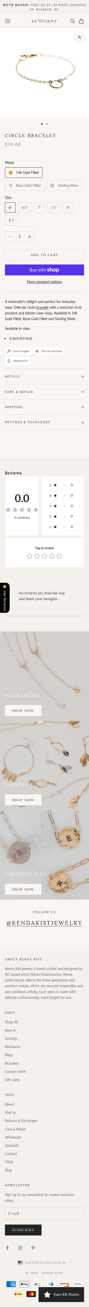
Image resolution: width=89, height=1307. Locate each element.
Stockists (12, 1145)
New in (10, 1030)
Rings (9, 1055)
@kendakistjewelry (44, 922)
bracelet (42, 307)
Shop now (23, 711)
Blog (8, 1170)
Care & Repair (15, 1129)
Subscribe (23, 1230)
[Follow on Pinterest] (33, 1247)
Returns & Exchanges (21, 1121)
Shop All (11, 1022)
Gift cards (12, 1080)
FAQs (9, 1162)
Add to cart (44, 255)
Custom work (15, 1071)
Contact (11, 1154)
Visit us (10, 1112)
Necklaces (12, 1047)
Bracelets (12, 1063)
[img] (22, 510)
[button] (62, 485)
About (9, 1104)
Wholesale (13, 1137)
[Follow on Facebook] (7, 1247)
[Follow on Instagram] (20, 1247)
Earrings (11, 1038)
